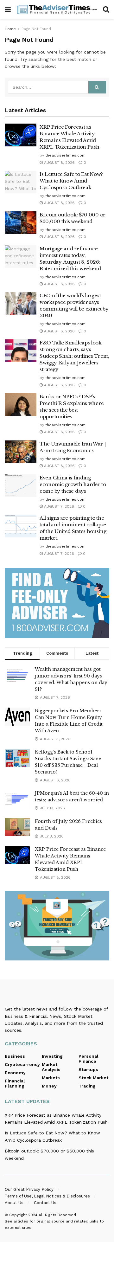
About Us (14, 1202)
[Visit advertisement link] (57, 603)
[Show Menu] (8, 9)
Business (15, 1056)
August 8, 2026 (59, 162)
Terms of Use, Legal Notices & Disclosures (47, 1196)
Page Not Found (36, 29)
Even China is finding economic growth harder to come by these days (73, 484)
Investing (52, 1056)
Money (49, 1085)
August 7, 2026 (58, 506)
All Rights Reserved (57, 1215)
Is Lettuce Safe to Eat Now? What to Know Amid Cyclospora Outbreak (71, 180)
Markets (51, 1077)
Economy (15, 1072)
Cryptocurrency (22, 1064)
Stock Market (93, 1077)
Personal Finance (88, 1059)
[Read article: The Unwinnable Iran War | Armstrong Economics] (20, 451)
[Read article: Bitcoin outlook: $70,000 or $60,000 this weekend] (20, 222)
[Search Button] (106, 9)
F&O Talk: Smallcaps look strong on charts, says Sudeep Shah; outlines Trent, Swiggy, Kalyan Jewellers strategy (74, 356)
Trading (87, 1085)
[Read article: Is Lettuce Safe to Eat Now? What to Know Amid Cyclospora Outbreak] (20, 182)
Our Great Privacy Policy (29, 1189)
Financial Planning (15, 1083)
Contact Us (45, 1202)
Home (10, 29)
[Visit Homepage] (57, 9)
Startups (88, 1069)
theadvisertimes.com (65, 155)
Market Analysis (51, 1067)
